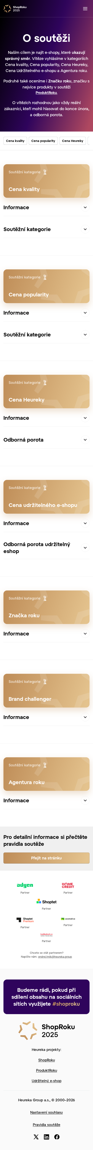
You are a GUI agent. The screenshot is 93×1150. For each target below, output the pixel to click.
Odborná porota (23, 439)
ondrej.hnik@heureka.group (55, 956)
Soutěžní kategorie (27, 229)
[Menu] (85, 8)
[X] (36, 1137)
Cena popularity (43, 141)
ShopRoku (46, 1060)
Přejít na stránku (46, 858)
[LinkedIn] (46, 1137)
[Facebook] (56, 1137)
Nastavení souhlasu (46, 1112)
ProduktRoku (46, 1070)
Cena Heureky (72, 141)
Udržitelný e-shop (46, 1081)
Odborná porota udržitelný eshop (36, 547)
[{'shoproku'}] (46, 1030)
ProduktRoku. (46, 92)
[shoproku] (16, 9)
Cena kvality (15, 141)
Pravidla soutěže (46, 1125)
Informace (16, 207)
